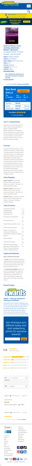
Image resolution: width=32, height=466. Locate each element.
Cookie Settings (7, 450)
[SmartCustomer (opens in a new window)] (17, 115)
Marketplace (21, 441)
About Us (20, 427)
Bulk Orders (6, 436)
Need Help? (9, 462)
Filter (6, 386)
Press (5, 444)
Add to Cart (23, 91)
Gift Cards (20, 436)
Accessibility (21, 428)
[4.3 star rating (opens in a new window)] (21, 112)
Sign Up (24, 339)
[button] (16, 357)
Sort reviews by (7, 379)
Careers (6, 437)
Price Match (6, 446)
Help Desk (20, 437)
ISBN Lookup (21, 439)
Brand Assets (21, 434)
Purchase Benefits (9, 79)
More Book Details (9, 71)
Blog (5, 439)
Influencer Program (22, 432)
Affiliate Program (22, 430)
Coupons (6, 441)
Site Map (6, 452)
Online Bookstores (8, 455)
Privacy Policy (7, 448)
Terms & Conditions (8, 453)
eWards (6, 443)
